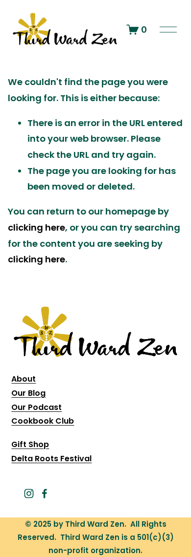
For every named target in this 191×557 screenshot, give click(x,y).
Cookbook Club (42, 421)
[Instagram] (29, 493)
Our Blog (28, 393)
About (23, 379)
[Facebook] (44, 493)
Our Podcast (36, 407)
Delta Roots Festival (51, 458)
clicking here (36, 227)
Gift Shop (30, 444)
